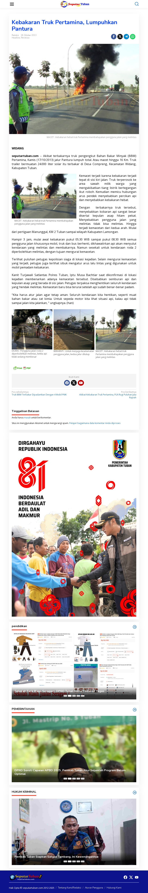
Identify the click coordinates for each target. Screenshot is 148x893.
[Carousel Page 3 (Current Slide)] (74, 696)
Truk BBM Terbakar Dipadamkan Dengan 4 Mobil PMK (39, 393)
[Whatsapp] (132, 36)
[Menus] (12, 4)
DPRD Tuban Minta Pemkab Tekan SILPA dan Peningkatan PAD (57, 774)
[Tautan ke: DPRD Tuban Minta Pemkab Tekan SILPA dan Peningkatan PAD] (74, 749)
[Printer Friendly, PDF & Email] (22, 367)
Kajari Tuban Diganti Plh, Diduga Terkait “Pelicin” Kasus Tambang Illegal (64, 857)
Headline (16, 37)
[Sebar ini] (113, 36)
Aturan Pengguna (94, 887)
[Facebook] (67, 383)
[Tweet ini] (120, 36)
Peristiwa (25, 37)
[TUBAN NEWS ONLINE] (75, 3)
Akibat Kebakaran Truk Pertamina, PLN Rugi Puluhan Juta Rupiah (107, 395)
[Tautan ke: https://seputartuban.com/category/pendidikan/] (134, 627)
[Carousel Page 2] (69, 696)
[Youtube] (81, 383)
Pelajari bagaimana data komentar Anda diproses (94, 423)
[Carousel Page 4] (78, 696)
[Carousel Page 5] (82, 696)
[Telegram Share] (126, 36)
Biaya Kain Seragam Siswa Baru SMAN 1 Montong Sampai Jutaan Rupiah (63, 691)
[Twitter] (74, 383)
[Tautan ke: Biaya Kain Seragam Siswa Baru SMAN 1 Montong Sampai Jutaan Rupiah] (74, 666)
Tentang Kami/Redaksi (69, 887)
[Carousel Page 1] (65, 696)
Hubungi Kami (114, 887)
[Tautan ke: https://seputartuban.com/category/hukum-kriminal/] (134, 792)
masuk (27, 417)
